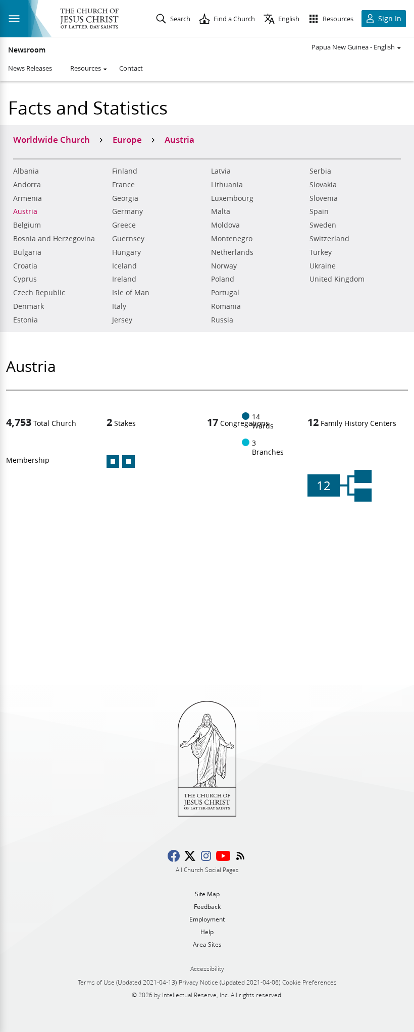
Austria (25, 211)
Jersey (122, 320)
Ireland (124, 279)
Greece (124, 225)
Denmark (28, 306)
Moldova (225, 225)
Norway (224, 266)
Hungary (126, 252)
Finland (124, 171)
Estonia (25, 320)
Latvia (221, 171)
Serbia (320, 171)
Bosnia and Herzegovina (54, 239)
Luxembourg (232, 198)
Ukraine (322, 266)
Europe (127, 139)
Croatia (25, 266)
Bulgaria (27, 252)
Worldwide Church (51, 139)
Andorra (27, 185)
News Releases (30, 68)
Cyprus (25, 279)
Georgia (125, 198)
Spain (319, 211)
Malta (220, 211)
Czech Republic (39, 293)
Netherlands (232, 252)
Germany (127, 211)
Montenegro (231, 239)
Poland (222, 279)
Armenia (27, 198)
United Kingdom (337, 279)
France (123, 185)
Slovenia (323, 198)
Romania (226, 306)
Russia (222, 320)
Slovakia (323, 185)
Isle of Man (130, 293)
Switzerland (329, 239)
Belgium (27, 225)
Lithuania (227, 185)
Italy (119, 306)
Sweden (322, 225)
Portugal (225, 293)
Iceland (124, 266)
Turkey (320, 252)
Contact (131, 68)
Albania (26, 171)
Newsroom (26, 49)
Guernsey (128, 239)
